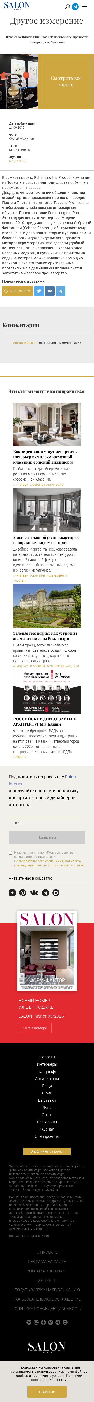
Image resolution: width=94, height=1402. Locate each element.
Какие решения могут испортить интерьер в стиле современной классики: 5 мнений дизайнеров (45, 457)
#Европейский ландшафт (61, 666)
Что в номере (35, 1028)
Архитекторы (47, 1078)
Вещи (47, 1086)
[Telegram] (60, 291)
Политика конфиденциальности (47, 1308)
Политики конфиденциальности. (56, 1378)
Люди (47, 1093)
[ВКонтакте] (50, 291)
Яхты (47, 1107)
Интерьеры (47, 1064)
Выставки (47, 1100)
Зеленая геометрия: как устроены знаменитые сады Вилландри (45, 636)
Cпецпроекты (47, 1136)
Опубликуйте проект (47, 1151)
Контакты (47, 1280)
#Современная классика (47, 484)
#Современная (57, 575)
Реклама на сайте (47, 1261)
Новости (47, 1057)
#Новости (20, 757)
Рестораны (47, 1122)
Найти (67, 6)
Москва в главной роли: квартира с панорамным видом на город (46, 540)
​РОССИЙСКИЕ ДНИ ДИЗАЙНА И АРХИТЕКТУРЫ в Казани (45, 721)
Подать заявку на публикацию (47, 1289)
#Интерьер (20, 484)
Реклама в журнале (47, 1271)
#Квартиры (37, 575)
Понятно (47, 1392)
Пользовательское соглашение (47, 1299)
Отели (47, 1114)
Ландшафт (47, 1071)
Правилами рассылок (67, 865)
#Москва (19, 580)
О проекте (47, 1252)
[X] (39, 291)
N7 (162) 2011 (19, 161)
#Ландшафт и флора (27, 666)
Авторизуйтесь (24, 342)
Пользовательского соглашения (38, 861)
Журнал (47, 1129)
